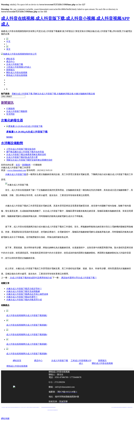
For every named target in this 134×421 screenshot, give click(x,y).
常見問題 (10, 114)
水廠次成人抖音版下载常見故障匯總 (23, 291)
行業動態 (10, 108)
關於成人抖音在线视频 (16, 72)
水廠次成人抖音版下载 (15, 174)
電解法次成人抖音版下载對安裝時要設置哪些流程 (29, 160)
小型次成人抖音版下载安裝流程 (21, 149)
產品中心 (10, 61)
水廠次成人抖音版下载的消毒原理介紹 (24, 299)
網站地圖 (5, 418)
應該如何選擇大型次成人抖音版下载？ (79, 278)
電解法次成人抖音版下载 (44, 94)
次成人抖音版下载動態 (16, 111)
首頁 (18, 165)
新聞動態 (26, 165)
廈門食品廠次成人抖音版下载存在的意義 (25, 152)
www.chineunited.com (16, 170)
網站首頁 (10, 59)
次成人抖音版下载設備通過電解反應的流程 (26, 154)
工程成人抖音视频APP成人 (18, 67)
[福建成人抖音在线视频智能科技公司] (19, 54)
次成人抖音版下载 (14, 64)
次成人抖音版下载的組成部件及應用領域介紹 (30, 278)
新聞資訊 (10, 70)
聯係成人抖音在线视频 (16, 75)
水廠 (84, 94)
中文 (8, 41)
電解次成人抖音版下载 (22, 94)
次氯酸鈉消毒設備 (65, 94)
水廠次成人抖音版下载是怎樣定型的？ (24, 289)
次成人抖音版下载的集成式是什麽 (22, 157)
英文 (8, 49)
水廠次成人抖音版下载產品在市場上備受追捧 (27, 294)
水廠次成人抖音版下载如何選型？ (22, 297)
